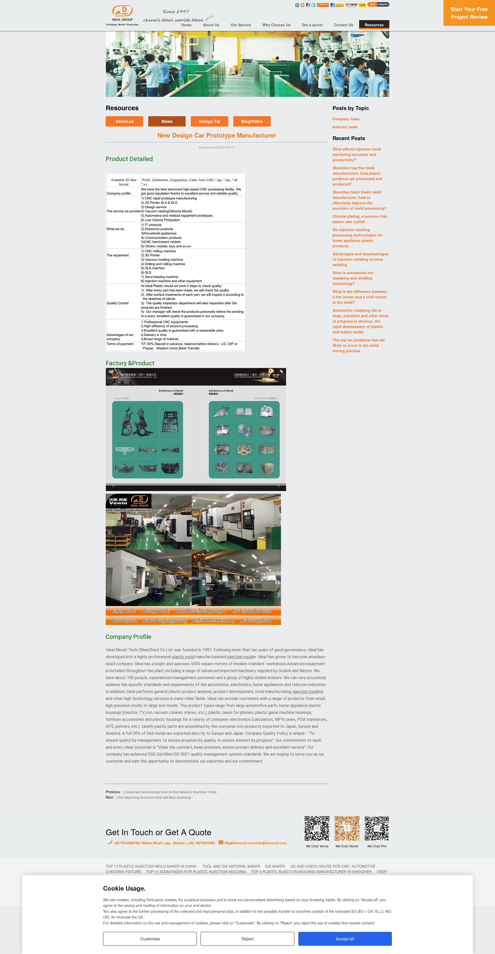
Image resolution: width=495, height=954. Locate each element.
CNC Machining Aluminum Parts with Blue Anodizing (154, 797)
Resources (374, 24)
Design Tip (209, 121)
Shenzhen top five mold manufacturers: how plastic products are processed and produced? (357, 176)
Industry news (345, 126)
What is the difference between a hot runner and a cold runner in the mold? (360, 297)
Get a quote (312, 24)
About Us (211, 24)
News (167, 121)
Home (187, 24)
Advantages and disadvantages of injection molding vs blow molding (361, 259)
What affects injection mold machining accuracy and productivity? (357, 154)
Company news (346, 118)
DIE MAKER (275, 866)
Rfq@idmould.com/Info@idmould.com (255, 842)
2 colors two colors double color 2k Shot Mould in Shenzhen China (170, 792)
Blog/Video (252, 121)
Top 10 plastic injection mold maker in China (151, 866)
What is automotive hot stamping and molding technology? (353, 278)
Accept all (345, 939)
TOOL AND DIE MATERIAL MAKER (231, 866)
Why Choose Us (276, 24)
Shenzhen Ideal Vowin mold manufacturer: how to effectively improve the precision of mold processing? (360, 200)
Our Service (241, 24)
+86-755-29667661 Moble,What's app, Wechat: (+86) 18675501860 (163, 842)
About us (125, 121)
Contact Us (343, 24)
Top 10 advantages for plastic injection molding (196, 871)
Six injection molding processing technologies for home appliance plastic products (358, 237)
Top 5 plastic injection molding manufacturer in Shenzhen (311, 871)
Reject (247, 939)
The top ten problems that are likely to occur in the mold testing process (359, 345)
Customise (150, 939)
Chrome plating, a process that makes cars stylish (360, 219)
